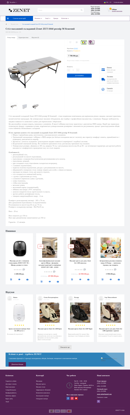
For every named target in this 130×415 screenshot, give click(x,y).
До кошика (73, 75)
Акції (47, 18)
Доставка (110, 76)
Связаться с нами (102, 397)
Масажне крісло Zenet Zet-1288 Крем (50, 329)
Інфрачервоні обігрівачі (43, 390)
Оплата (109, 67)
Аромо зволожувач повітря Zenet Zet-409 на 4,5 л (19, 330)
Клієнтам (64, 18)
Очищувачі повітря (42, 399)
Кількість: (70, 66)
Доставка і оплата (11, 384)
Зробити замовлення (117, 11)
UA (107, 2)
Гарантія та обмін (11, 381)
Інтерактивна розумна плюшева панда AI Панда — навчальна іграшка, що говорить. (111, 263)
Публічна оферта (11, 396)
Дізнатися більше (17, 364)
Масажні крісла (41, 384)
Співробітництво (11, 390)
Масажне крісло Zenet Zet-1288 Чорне (80, 329)
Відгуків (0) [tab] (35, 37)
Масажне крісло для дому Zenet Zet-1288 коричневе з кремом (110, 330)
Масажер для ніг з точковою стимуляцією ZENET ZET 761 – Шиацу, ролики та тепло (19, 263)
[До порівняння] (11, 279)
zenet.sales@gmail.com (104, 394)
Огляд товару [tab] (11, 37)
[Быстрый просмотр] (19, 279)
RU (111, 2)
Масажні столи (14, 24)
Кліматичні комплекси (43, 393)
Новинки (37, 18)
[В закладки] (30, 236)
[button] (12, 2)
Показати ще (65, 347)
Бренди (56, 18)
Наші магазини (10, 387)
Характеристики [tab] (23, 37)
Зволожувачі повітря (42, 396)
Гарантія (110, 88)
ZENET (76, 48)
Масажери (39, 381)
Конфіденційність (11, 393)
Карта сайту (9, 399)
